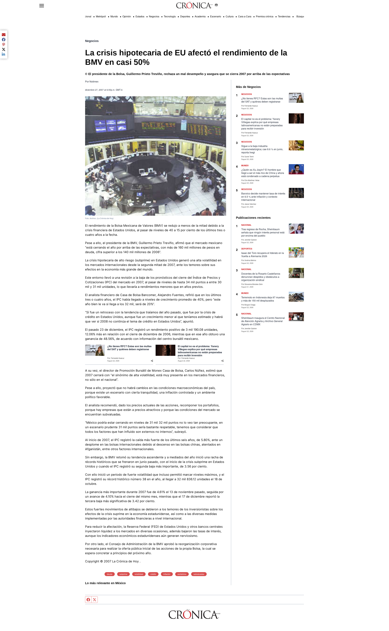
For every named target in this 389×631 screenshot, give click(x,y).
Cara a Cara (244, 16)
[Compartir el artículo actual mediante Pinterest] (3, 44)
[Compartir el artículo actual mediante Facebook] (3, 39)
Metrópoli (101, 16)
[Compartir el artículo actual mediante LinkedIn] (3, 54)
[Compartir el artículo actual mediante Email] (3, 35)
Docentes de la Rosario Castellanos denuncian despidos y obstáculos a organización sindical (260, 277)
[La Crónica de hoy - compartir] (152, 361)
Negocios (154, 16)
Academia (200, 16)
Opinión (126, 16)
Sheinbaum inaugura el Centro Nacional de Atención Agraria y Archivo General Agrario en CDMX (263, 321)
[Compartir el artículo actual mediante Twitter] (3, 49)
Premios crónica (264, 16)
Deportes (185, 16)
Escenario (215, 16)
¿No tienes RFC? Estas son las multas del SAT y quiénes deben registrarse (129, 348)
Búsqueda (302, 16)
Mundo (114, 16)
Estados (140, 16)
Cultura (230, 16)
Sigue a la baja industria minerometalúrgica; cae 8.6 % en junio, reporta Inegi (262, 149)
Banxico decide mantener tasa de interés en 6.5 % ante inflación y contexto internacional (263, 197)
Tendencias (284, 16)
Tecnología (170, 16)
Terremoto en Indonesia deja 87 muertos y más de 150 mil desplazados (263, 299)
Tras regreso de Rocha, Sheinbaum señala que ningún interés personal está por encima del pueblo (262, 232)
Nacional (86, 16)
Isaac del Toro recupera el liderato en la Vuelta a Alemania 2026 (262, 254)
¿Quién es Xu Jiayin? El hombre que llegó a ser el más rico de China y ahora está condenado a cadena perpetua (262, 173)
